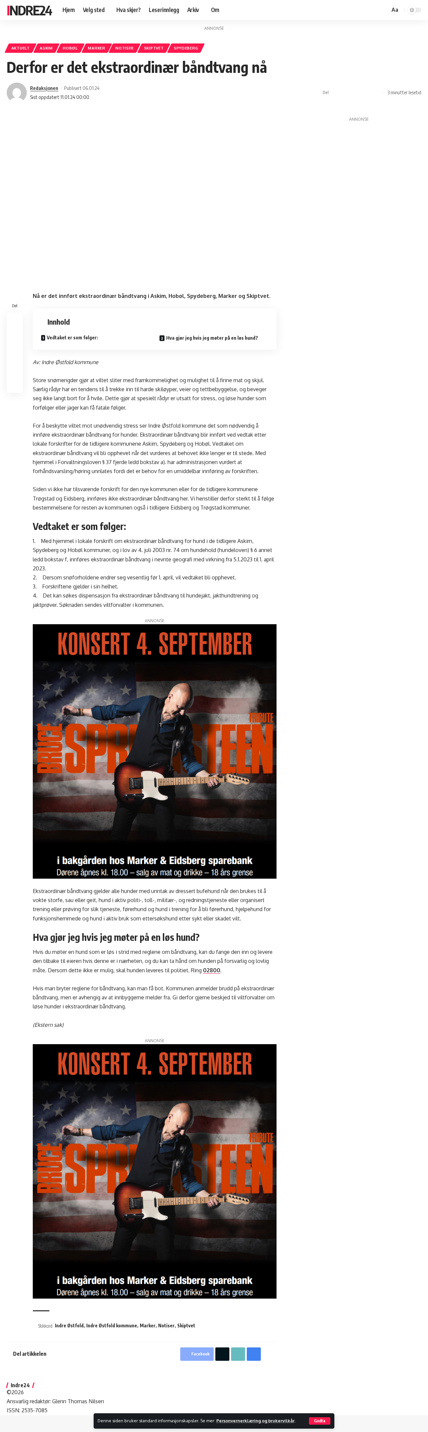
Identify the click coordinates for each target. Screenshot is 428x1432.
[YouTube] (359, 9)
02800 (211, 970)
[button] (319, 1421)
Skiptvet (154, 47)
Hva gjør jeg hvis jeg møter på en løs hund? (212, 338)
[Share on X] (346, 92)
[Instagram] (374, 9)
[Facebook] (352, 9)
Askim (46, 47)
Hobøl (70, 47)
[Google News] (366, 9)
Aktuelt (20, 47)
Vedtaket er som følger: (73, 337)
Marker (96, 47)
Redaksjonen (44, 88)
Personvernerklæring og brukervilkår (255, 1420)
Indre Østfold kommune (111, 1325)
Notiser (124, 47)
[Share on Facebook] (335, 92)
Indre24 (29, 10)
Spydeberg (186, 47)
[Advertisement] (359, 183)
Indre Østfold (69, 1325)
